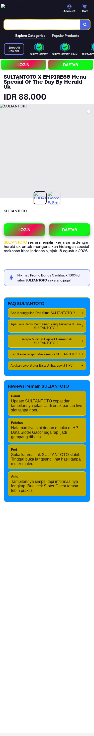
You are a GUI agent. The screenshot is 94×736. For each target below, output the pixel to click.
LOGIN (23, 65)
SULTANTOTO (16, 242)
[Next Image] (90, 152)
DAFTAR (70, 65)
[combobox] (42, 25)
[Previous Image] (4, 152)
